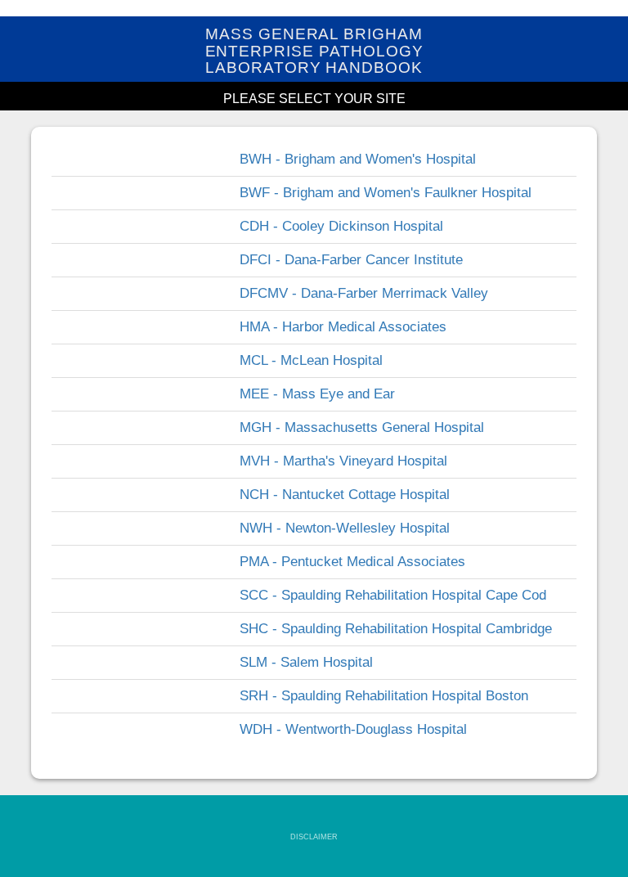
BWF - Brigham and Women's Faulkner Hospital (386, 192)
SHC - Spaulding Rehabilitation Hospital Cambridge (396, 628)
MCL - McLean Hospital (311, 360)
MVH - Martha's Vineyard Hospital (343, 461)
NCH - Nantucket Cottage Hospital (345, 494)
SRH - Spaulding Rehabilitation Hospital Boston (384, 696)
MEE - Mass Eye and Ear (317, 394)
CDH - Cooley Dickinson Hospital (341, 226)
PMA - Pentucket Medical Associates (352, 561)
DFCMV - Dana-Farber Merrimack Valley (364, 293)
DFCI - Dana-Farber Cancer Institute (351, 260)
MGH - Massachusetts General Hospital (362, 427)
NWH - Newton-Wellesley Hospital (345, 528)
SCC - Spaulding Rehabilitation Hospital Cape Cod (393, 595)
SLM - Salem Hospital (306, 662)
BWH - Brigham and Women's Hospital (358, 159)
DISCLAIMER (314, 837)
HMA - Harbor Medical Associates (343, 327)
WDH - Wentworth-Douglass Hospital (353, 729)
